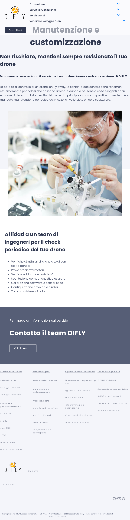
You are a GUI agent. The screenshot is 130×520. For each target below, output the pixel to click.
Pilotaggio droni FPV (10, 387)
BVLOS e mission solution (110, 396)
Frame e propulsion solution (112, 403)
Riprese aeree (7, 442)
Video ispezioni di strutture (79, 415)
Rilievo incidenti (40, 422)
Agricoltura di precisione (45, 408)
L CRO (3, 435)
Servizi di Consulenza (42, 10)
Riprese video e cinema (77, 422)
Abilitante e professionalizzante (10, 405)
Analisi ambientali (41, 415)
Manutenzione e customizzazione (41, 390)
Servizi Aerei (37, 15)
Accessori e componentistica (113, 388)
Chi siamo (33, 470)
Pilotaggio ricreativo (10, 394)
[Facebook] (115, 498)
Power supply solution (109, 410)
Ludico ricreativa (8, 380)
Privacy (50, 516)
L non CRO (5, 427)
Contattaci (8, 484)
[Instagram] (123, 498)
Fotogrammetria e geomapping (42, 431)
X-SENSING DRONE (107, 380)
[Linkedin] (119, 498)
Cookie (57, 516)
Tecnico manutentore (11, 449)
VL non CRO (6, 413)
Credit (64, 516)
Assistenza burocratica (44, 380)
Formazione (37, 4)
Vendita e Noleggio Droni (45, 21)
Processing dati (40, 400)
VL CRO (3, 420)
